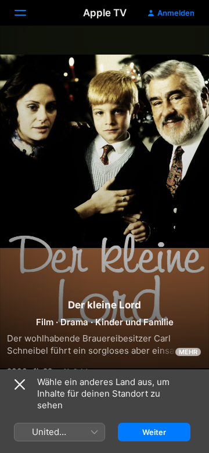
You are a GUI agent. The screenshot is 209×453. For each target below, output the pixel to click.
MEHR (188, 352)
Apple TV (105, 13)
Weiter (154, 432)
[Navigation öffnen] (27, 13)
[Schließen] (20, 384)
